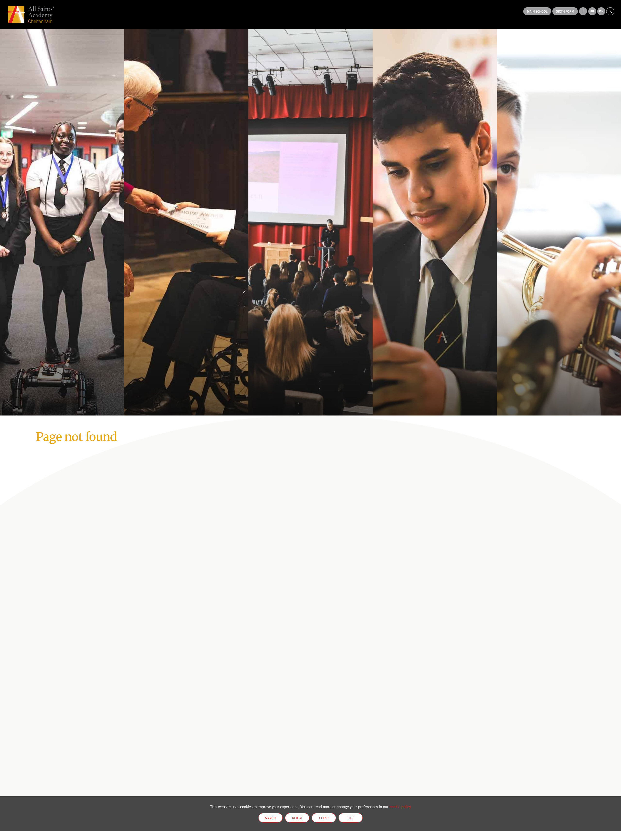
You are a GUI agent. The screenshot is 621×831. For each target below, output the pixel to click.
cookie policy (400, 806)
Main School (537, 11)
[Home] (31, 14)
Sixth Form (565, 11)
